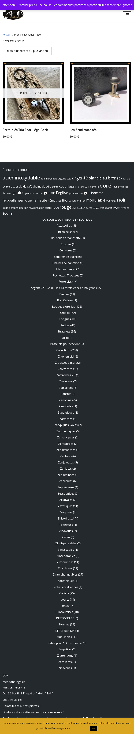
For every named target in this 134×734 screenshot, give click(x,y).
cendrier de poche (66, 257)
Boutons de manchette (66, 238)
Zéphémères (66, 487)
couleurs (79, 186)
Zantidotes (66, 406)
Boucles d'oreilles (63, 307)
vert (117, 207)
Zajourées (66, 381)
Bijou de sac (66, 232)
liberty (66, 200)
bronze (114, 178)
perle (5, 207)
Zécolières (65, 662)
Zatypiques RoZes (66, 425)
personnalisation (18, 207)
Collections (63, 350)
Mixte (65, 338)
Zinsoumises (65, 562)
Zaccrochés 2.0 (65, 375)
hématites (54, 200)
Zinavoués (66, 531)
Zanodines (66, 400)
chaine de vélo (42, 186)
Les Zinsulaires (12, 700)
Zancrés (66, 394)
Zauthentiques (66, 431)
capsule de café (22, 186)
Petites (65, 325)
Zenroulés (66, 481)
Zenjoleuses (66, 462)
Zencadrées (65, 444)
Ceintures (65, 250)
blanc (93, 178)
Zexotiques (65, 506)
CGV (5, 676)
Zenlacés (66, 468)
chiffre (55, 186)
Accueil (6, 34)
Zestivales (65, 500)
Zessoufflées (66, 494)
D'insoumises (64, 612)
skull (74, 208)
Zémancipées (66, 437)
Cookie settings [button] (80, 728)
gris (87, 192)
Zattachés (65, 419)
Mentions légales (14, 682)
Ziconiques (66, 525)
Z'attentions (65, 655)
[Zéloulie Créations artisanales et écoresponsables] (13, 14)
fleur (114, 186)
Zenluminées (65, 475)
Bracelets (64, 331)
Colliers (64, 593)
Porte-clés (65, 281)
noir (121, 199)
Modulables (64, 637)
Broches (66, 244)
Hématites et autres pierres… (22, 706)
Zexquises (65, 512)
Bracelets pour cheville (65, 344)
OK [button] (93, 728)
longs (65, 606)
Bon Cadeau (65, 300)
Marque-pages (66, 269)
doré (105, 185)
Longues (65, 319)
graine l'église (56, 192)
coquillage (67, 186)
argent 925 (64, 178)
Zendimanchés (65, 450)
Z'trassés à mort (66, 363)
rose (55, 207)
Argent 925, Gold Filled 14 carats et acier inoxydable (64, 288)
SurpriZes (65, 649)
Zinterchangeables (65, 574)
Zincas (66, 537)
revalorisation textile (40, 207)
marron (81, 200)
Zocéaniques (66, 581)
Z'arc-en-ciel (66, 356)
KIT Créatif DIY (65, 631)
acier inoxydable (21, 177)
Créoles (65, 313)
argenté (80, 178)
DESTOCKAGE (65, 618)
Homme (64, 624)
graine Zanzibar (76, 193)
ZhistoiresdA (66, 518)
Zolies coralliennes (66, 587)
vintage (125, 207)
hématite (39, 200)
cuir (87, 186)
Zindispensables (66, 543)
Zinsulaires (65, 568)
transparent (107, 207)
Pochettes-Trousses (66, 275)
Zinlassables (66, 550)
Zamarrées (66, 388)
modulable (95, 200)
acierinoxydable (49, 178)
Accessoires (64, 225)
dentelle (94, 186)
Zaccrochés (65, 369)
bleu (103, 178)
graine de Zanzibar (34, 193)
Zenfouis (66, 456)
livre (74, 200)
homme (97, 193)
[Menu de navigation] (127, 14)
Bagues (64, 294)
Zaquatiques (66, 412)
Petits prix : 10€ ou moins (64, 643)
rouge (65, 207)
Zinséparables (66, 556)
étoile (8, 213)
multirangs (111, 200)
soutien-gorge (84, 207)
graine (18, 192)
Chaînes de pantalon (66, 263)
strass (96, 208)
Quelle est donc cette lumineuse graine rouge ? (33, 712)
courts (65, 599)
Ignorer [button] (127, 5)
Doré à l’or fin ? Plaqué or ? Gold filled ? (28, 693)
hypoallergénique (17, 200)
